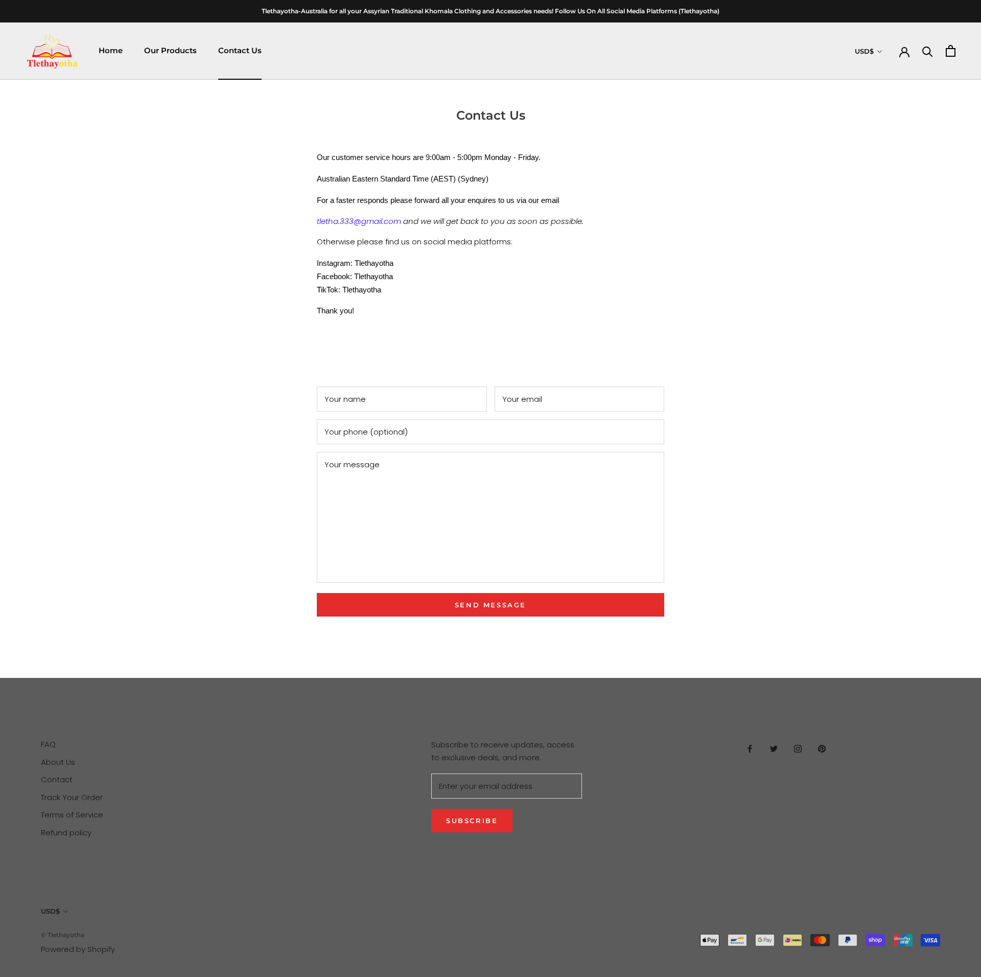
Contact (57, 779)
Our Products (170, 50)
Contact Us (240, 50)
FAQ (48, 744)
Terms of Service (72, 814)
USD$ (864, 51)
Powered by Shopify (78, 949)
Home (111, 50)
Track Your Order (72, 797)
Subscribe (472, 820)
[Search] (927, 51)
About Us (58, 762)
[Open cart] (950, 51)
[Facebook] (750, 748)
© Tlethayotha (62, 935)
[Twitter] (774, 748)
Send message (490, 605)
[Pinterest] (822, 748)
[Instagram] (798, 748)
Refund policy (66, 832)
